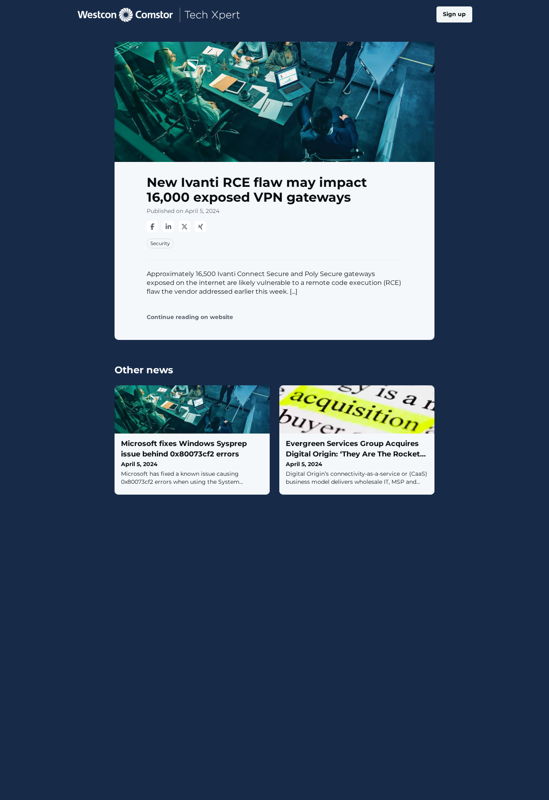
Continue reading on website (190, 317)
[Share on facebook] (152, 226)
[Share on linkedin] (168, 226)
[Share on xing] (200, 226)
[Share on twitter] (184, 226)
